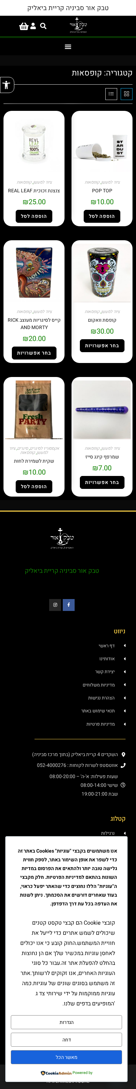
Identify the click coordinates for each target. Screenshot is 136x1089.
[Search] (43, 26)
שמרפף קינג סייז (102, 457)
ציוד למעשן (110, 182)
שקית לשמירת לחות (34, 461)
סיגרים (22, 448)
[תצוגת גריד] (127, 94)
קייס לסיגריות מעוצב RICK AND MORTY (34, 323)
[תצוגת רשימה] (111, 94)
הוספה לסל (102, 216)
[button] (7, 85)
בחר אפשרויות (102, 345)
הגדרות (67, 1022)
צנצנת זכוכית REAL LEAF (34, 190)
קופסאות (92, 182)
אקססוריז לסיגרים (44, 448)
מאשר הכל (66, 1057)
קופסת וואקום (102, 320)
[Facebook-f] (69, 605)
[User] (33, 26)
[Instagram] (55, 605)
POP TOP (102, 190)
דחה (66, 1040)
